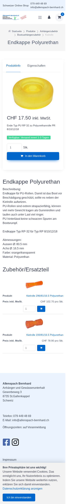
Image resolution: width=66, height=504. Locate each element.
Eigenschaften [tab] (36, 65)
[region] (33, 65)
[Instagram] (15, 443)
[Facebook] (6, 443)
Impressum (9, 459)
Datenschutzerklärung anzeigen (22, 488)
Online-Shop (22, 5)
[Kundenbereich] (49, 17)
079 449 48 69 (38, 3)
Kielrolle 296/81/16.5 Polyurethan (44, 295)
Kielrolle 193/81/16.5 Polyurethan (44, 334)
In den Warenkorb (34, 155)
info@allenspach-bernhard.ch (46, 7)
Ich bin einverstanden (19, 497)
